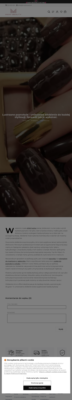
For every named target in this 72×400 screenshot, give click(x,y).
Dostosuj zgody (37, 383)
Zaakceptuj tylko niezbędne (37, 378)
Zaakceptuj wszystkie (37, 388)
